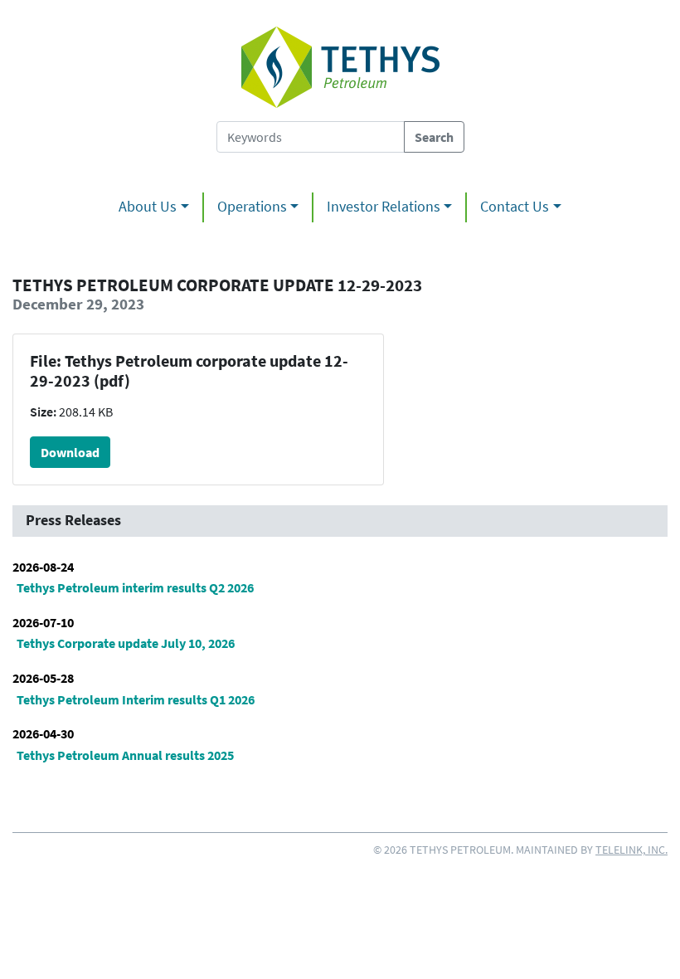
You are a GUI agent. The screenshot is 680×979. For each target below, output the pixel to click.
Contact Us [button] (514, 206)
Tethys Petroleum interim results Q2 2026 (135, 587)
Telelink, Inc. (631, 849)
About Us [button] (148, 206)
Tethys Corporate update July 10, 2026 (126, 643)
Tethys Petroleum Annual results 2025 (125, 755)
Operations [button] (252, 206)
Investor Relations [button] (383, 206)
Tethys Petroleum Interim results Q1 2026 (136, 699)
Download (70, 452)
